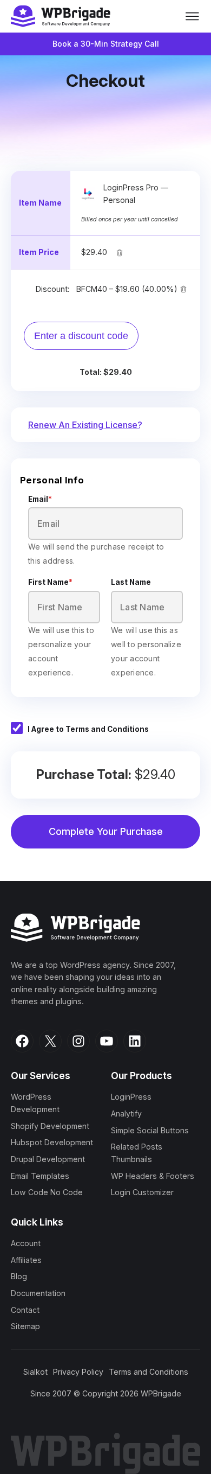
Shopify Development (50, 1126)
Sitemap (25, 1326)
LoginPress (131, 1096)
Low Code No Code (47, 1192)
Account (26, 1243)
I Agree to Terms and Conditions (88, 729)
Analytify (126, 1113)
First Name (64, 582)
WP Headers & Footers (152, 1176)
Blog (19, 1276)
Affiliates (26, 1260)
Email (57, 499)
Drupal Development (48, 1159)
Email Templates (40, 1176)
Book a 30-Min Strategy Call (105, 43)
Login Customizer (142, 1192)
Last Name (131, 582)
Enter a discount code (81, 335)
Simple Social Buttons (150, 1130)
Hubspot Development (52, 1142)
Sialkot (35, 1371)
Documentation (38, 1293)
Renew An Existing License (84, 424)
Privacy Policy (78, 1371)
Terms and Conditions (148, 1371)
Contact (25, 1310)
